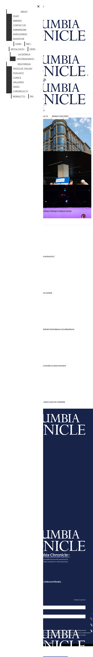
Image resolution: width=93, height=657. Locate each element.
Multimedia (24, 64)
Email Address (9, 604)
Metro (30, 44)
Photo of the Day (22, 68)
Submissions (19, 29)
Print (66, 116)
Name (6, 613)
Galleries (18, 82)
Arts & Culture (19, 49)
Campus (19, 44)
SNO (44, 643)
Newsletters (57, 116)
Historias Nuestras (27, 59)
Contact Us (19, 25)
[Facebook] (91, 613)
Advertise (18, 38)
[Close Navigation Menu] (38, 6)
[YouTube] (91, 631)
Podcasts (18, 73)
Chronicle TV (20, 91)
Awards (17, 20)
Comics (17, 77)
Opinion (33, 49)
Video (16, 86)
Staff (16, 16)
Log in (50, 643)
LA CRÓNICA (24, 54)
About (24, 11)
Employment (20, 34)
